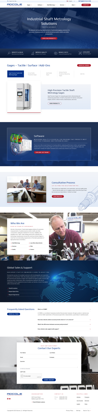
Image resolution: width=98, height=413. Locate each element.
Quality (78, 404)
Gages (28, 5)
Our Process (80, 400)
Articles (78, 397)
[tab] (15, 73)
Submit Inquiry (49, 380)
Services (62, 5)
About (73, 5)
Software (40, 5)
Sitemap (78, 410)
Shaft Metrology (51, 5)
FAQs (86, 404)
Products (87, 397)
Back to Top (86, 410)
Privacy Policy (69, 410)
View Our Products (49, 38)
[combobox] (40, 1)
